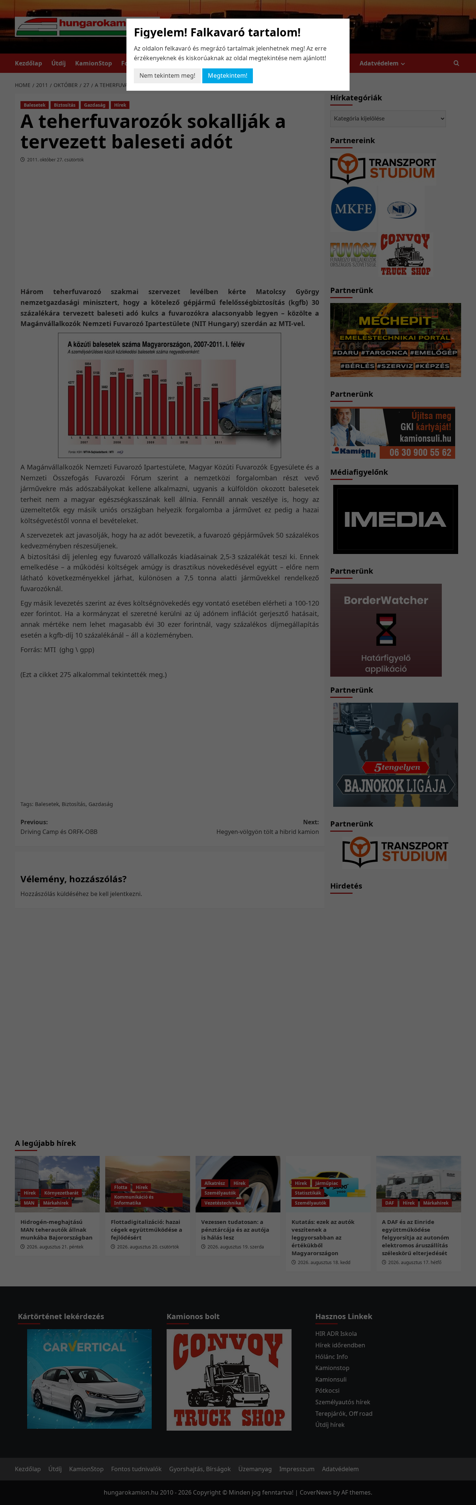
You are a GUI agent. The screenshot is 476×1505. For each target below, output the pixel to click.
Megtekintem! (227, 75)
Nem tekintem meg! (167, 75)
